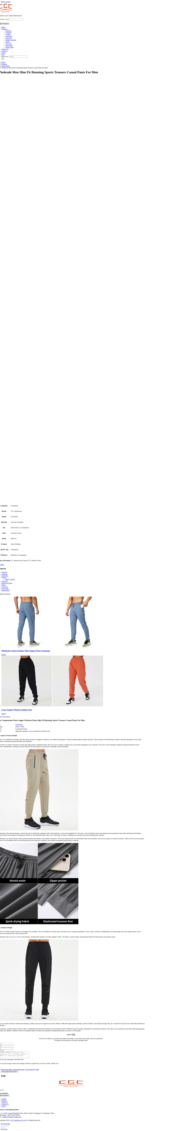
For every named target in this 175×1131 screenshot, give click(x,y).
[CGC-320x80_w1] (71, 1086)
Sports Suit (4, 588)
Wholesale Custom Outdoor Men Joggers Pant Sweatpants (25, 651)
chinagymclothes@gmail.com (11, 1117)
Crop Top (4, 587)
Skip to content (5, 2)
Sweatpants (19, 724)
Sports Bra (4, 576)
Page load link (5, 1124)
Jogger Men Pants (18, 1069)
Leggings (4, 574)
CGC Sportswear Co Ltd (18, 1120)
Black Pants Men (6, 1069)
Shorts (3, 585)
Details (3, 654)
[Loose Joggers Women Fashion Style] (73, 681)
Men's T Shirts (10, 579)
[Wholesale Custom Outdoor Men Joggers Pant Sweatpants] (73, 622)
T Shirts (3, 577)
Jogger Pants (5, 590)
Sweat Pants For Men (32, 1069)
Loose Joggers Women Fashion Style (16, 710)
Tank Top (4, 581)
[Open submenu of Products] (8, 29)
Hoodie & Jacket (6, 583)
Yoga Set (4, 572)
